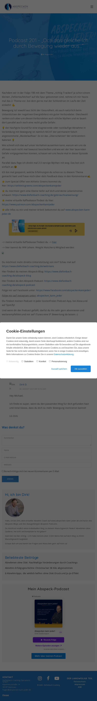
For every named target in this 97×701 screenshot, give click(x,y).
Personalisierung (59, 361)
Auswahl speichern (59, 369)
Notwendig (14, 361)
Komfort (42, 361)
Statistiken (28, 361)
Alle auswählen (81, 369)
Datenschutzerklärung (64, 354)
